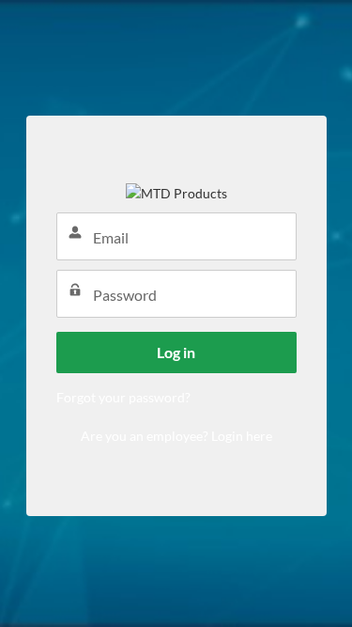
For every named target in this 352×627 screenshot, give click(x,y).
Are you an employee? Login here (176, 436)
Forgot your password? (123, 397)
